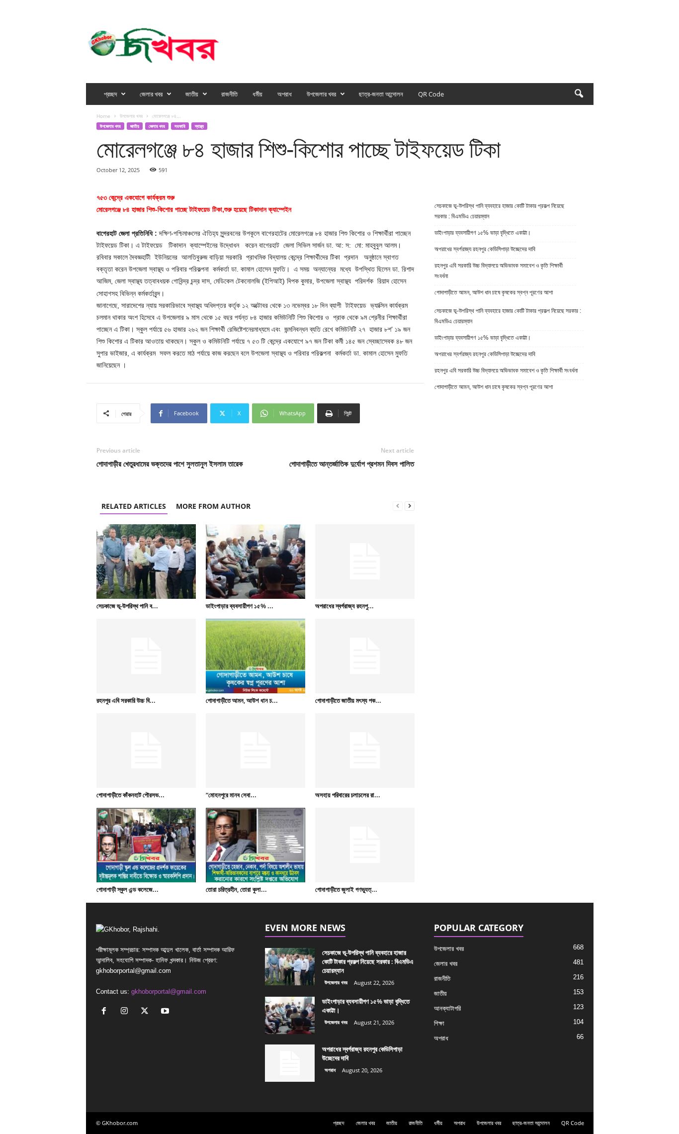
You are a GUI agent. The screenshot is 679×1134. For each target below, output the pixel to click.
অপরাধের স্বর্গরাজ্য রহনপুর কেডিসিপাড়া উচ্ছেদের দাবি (485, 249)
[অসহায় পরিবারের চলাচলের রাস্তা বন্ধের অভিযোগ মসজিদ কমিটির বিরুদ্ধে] (365, 750)
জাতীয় (191, 94)
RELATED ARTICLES (133, 506)
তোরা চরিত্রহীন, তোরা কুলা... (236, 889)
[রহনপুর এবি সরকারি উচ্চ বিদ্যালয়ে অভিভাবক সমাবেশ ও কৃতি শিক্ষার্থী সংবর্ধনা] (146, 656)
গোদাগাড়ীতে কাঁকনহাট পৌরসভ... (130, 794)
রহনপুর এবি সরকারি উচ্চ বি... (126, 700)
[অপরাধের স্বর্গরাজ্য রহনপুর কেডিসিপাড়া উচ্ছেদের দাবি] (365, 561)
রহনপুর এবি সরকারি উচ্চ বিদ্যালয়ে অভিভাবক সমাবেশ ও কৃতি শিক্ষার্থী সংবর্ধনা (498, 271)
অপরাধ (284, 94)
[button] (579, 94)
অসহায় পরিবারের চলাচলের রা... (347, 794)
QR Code (431, 94)
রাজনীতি (229, 94)
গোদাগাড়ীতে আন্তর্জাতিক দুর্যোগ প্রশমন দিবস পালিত (351, 464)
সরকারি (179, 126)
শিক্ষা (439, 1023)
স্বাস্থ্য (199, 126)
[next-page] (410, 506)
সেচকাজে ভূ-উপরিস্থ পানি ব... (127, 605)
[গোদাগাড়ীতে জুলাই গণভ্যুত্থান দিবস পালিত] (365, 845)
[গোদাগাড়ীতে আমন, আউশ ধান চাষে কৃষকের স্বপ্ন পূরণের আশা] (255, 656)
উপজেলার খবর (321, 94)
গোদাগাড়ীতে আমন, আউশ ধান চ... (242, 700)
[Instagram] (555, 6)
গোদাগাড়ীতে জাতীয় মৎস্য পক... (348, 700)
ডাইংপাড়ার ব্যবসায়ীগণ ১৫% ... (239, 605)
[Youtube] (586, 6)
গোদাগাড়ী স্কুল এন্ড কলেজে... (127, 889)
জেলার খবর (151, 94)
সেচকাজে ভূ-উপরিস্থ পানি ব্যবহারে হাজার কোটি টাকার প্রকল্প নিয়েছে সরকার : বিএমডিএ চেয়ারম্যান (499, 211)
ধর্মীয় (257, 94)
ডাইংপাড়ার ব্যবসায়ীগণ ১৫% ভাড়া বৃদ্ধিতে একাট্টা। (482, 232)
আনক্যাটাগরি (447, 1008)
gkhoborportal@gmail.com (168, 991)
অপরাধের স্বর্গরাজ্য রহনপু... (344, 605)
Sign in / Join (205, 6)
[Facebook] (540, 6)
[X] (571, 6)
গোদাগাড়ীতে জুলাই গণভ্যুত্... (346, 889)
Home (103, 115)
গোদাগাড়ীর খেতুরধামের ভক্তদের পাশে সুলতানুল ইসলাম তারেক (169, 464)
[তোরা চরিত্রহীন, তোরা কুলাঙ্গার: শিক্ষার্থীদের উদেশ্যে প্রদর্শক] (255, 845)
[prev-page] (398, 506)
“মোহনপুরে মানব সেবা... (231, 794)
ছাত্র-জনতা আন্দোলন (381, 94)
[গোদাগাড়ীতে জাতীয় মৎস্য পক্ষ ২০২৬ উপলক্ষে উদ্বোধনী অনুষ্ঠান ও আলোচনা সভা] (365, 656)
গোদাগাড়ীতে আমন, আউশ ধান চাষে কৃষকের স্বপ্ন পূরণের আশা (493, 292)
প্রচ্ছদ (110, 94)
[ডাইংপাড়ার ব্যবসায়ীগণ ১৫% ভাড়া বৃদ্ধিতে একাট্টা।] (255, 561)
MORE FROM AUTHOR (213, 506)
